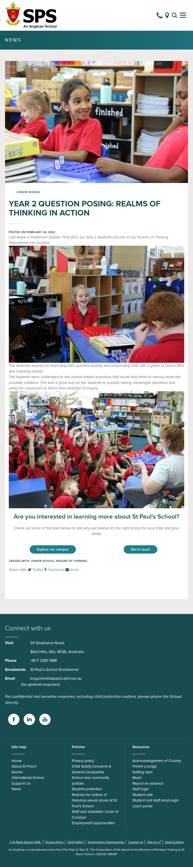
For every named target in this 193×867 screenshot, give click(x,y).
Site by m (154, 842)
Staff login (140, 789)
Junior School (28, 192)
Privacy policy (83, 760)
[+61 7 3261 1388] (160, 15)
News (16, 789)
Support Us (21, 783)
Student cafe (142, 794)
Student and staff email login (155, 800)
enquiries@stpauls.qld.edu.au (56, 678)
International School (28, 777)
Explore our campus (53, 549)
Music (137, 777)
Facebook (55, 569)
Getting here (142, 772)
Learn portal (142, 806)
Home (17, 760)
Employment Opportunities (106, 842)
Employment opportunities (93, 823)
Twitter (37, 569)
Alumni (17, 772)
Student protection (87, 789)
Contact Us (135, 842)
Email (74, 569)
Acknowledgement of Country (156, 760)
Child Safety (76, 842)
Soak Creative (174, 842)
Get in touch (140, 549)
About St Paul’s (24, 766)
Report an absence (147, 783)
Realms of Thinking (152, 237)
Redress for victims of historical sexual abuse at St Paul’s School (94, 800)
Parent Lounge (144, 766)
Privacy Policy (54, 842)
